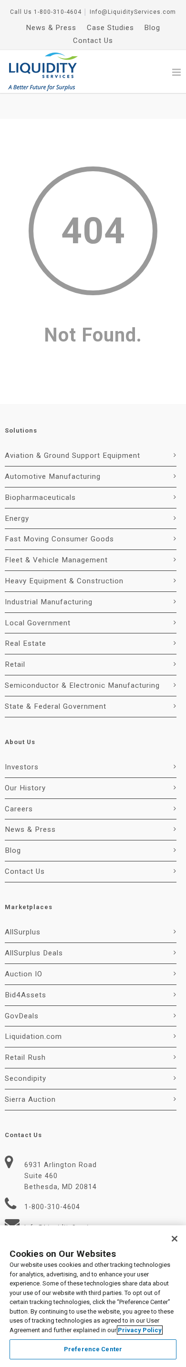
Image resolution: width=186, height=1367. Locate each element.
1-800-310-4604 (58, 12)
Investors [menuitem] (22, 767)
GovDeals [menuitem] (22, 1016)
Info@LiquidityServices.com (133, 12)
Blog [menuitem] (152, 27)
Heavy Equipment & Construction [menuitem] (64, 581)
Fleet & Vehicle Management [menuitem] (56, 560)
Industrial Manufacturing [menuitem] (49, 602)
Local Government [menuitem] (38, 623)
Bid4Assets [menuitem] (25, 995)
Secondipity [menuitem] (25, 1078)
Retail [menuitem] (15, 664)
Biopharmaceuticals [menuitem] (40, 497)
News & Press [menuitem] (51, 27)
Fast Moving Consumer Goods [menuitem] (59, 539)
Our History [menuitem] (25, 788)
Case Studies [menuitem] (110, 27)
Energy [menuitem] (17, 518)
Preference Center (93, 1349)
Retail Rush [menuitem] (25, 1057)
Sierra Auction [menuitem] (30, 1099)
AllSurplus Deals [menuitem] (34, 953)
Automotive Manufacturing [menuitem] (53, 476)
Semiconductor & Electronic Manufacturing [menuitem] (82, 685)
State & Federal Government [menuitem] (55, 706)
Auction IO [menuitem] (23, 974)
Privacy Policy (140, 1330)
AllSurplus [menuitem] (23, 932)
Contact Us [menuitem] (93, 40)
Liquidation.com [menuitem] (33, 1036)
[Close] (174, 1238)
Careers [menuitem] (19, 809)
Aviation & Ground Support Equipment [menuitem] (72, 455)
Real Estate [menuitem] (25, 643)
